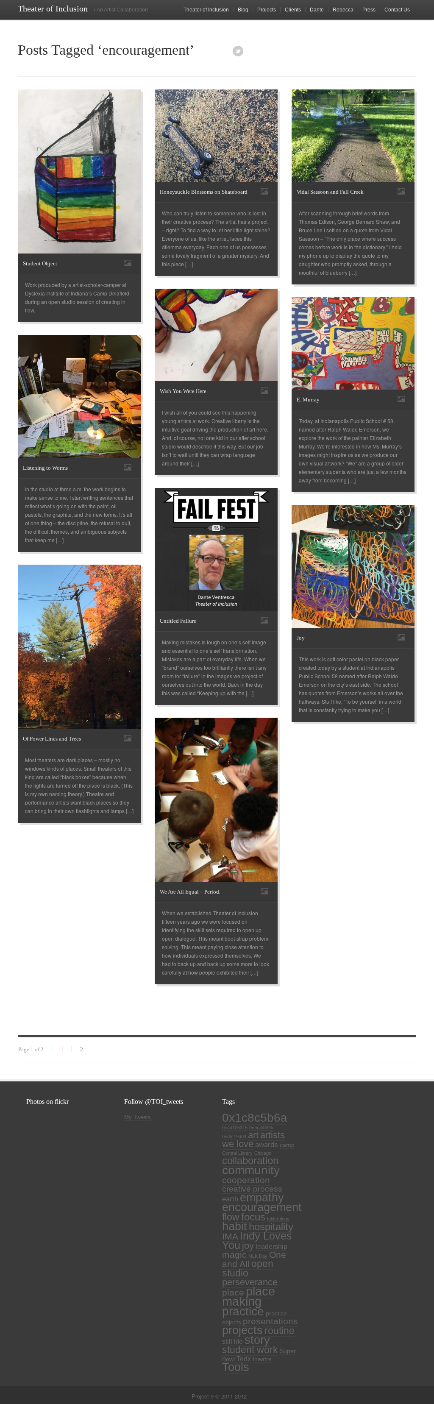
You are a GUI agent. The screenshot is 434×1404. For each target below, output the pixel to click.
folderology (278, 1218)
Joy (301, 638)
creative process (252, 1188)
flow (230, 1217)
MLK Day (257, 1256)
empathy (262, 1197)
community (251, 1170)
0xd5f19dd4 (234, 1136)
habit (234, 1226)
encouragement (262, 1207)
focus (253, 1217)
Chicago (262, 1153)
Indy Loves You (257, 1240)
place (233, 1292)
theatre (262, 1359)
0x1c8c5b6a (254, 1117)
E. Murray (308, 399)
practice (243, 1311)
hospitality (271, 1226)
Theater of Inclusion (206, 9)
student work (250, 1349)
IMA (230, 1236)
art (253, 1135)
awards (266, 1144)
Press (369, 9)
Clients (293, 9)
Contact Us (397, 9)
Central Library (237, 1153)
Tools (235, 1367)
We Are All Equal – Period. (190, 892)
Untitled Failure (178, 621)
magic (234, 1255)
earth (230, 1199)
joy (248, 1245)
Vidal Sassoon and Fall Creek (330, 192)
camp (287, 1145)
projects (242, 1330)
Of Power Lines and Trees (52, 738)
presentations (270, 1321)
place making (248, 1296)
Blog (243, 9)
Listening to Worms (45, 468)
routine (279, 1330)
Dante (317, 9)
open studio (247, 1268)
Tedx (243, 1358)
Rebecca (343, 9)
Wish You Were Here (183, 391)
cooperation (246, 1180)
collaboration (250, 1160)
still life (232, 1341)
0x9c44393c (262, 1127)
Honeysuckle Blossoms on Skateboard (204, 192)
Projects (266, 9)
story (257, 1340)
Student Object (40, 263)
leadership (271, 1246)
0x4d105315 (235, 1127)
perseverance (250, 1282)
